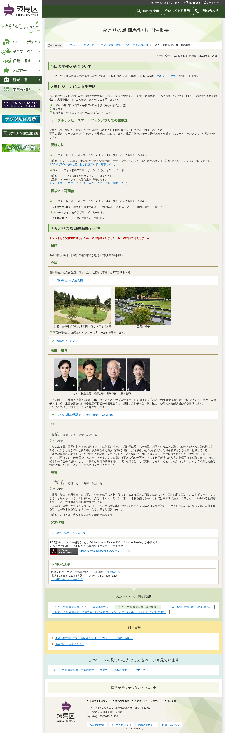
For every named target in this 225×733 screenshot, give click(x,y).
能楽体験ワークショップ (70, 533)
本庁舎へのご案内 (121, 724)
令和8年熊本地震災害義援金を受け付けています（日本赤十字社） (94, 638)
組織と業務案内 (146, 724)
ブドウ (104, 669)
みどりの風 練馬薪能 (136, 45)
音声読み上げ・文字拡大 (167, 2)
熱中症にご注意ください (69, 644)
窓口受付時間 (96, 724)
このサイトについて (99, 701)
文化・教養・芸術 (111, 45)
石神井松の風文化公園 (69, 280)
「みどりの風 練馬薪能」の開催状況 (72, 669)
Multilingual (194, 2)
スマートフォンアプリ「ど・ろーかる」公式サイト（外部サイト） (88, 183)
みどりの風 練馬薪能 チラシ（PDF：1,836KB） (86, 414)
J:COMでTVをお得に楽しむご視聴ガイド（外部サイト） (83, 164)
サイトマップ (216, 2)
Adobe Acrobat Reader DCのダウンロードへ (104, 550)
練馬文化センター (67, 340)
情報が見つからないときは (131, 688)
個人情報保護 (122, 701)
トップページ (72, 45)
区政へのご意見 (170, 724)
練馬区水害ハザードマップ (129, 669)
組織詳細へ (113, 571)
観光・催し (90, 45)
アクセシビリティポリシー (148, 701)
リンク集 (171, 701)
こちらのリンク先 (165, 75)
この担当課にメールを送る (67, 579)
